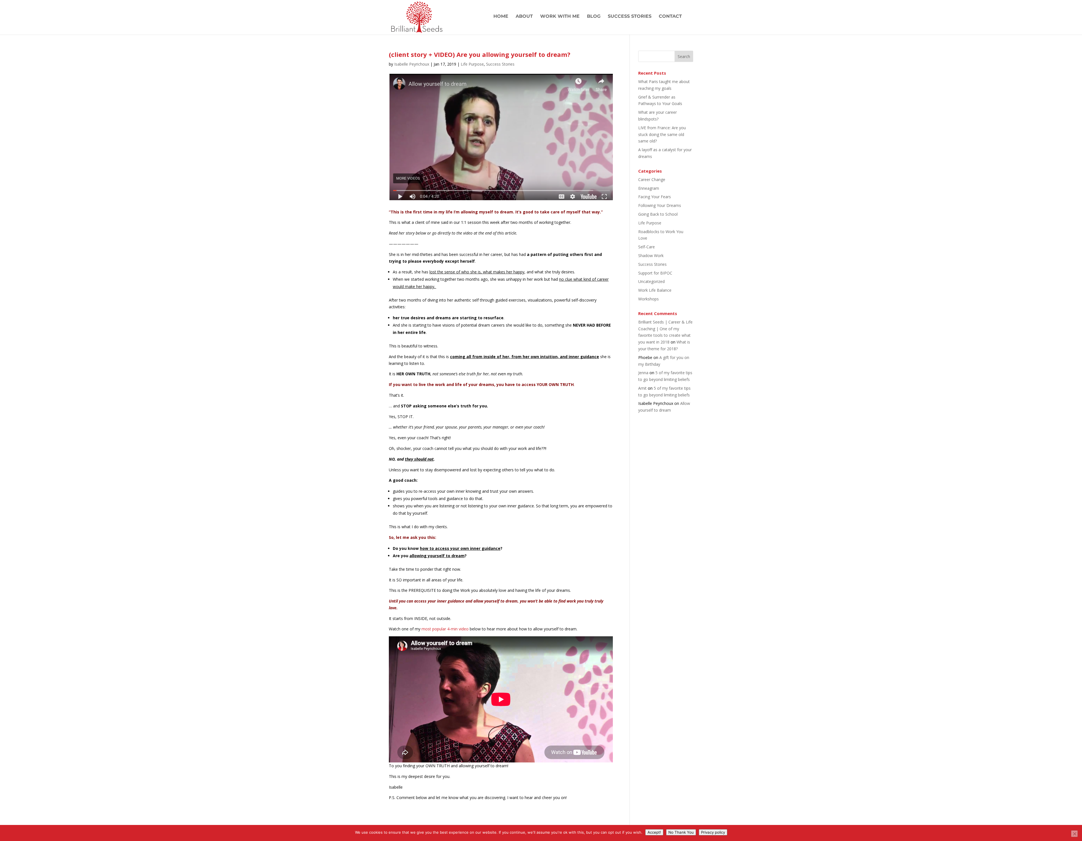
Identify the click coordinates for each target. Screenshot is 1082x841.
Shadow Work (651, 255)
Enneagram (648, 188)
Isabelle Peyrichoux (411, 64)
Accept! (654, 832)
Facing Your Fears (654, 196)
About (524, 16)
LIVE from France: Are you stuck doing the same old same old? (662, 134)
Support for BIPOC (655, 273)
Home (500, 16)
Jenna (643, 372)
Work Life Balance (654, 290)
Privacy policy (713, 832)
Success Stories (629, 16)
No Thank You (681, 832)
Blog (593, 16)
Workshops (648, 299)
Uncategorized (651, 281)
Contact (670, 16)
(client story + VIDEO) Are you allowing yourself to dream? (479, 54)
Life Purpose (472, 64)
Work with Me (560, 16)
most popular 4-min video (445, 629)
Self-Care (646, 246)
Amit (642, 388)
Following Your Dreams (659, 205)
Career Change (651, 179)
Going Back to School (658, 214)
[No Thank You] (1074, 833)
